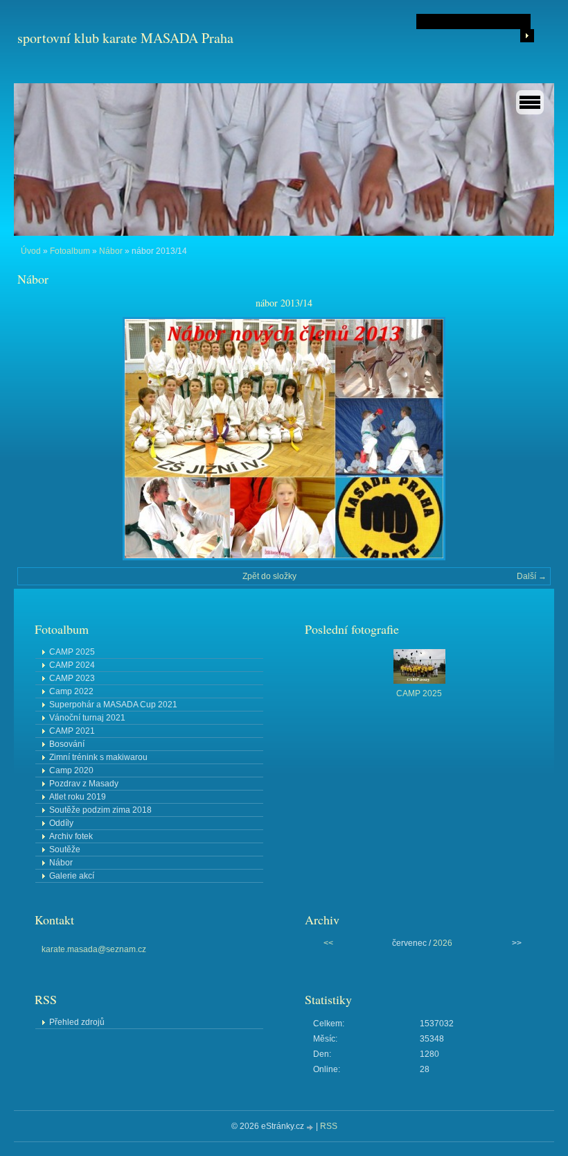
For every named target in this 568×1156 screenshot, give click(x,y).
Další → (532, 576)
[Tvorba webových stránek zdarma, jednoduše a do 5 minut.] (311, 1127)
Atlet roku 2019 (77, 797)
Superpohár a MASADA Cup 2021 (113, 704)
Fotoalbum (70, 251)
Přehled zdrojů (77, 1022)
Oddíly (61, 823)
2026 (442, 943)
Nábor (111, 251)
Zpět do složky (269, 576)
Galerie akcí (71, 876)
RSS (328, 1126)
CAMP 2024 (72, 665)
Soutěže (64, 849)
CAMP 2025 (72, 652)
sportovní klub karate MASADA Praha (125, 37)
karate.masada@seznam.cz (94, 949)
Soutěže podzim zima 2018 (100, 810)
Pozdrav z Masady (83, 783)
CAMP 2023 (72, 678)
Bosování (67, 744)
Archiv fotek (71, 836)
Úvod (31, 251)
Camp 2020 (71, 770)
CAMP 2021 (72, 731)
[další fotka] (528, 438)
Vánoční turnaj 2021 (87, 718)
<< (328, 943)
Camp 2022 (71, 691)
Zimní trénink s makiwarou (98, 757)
